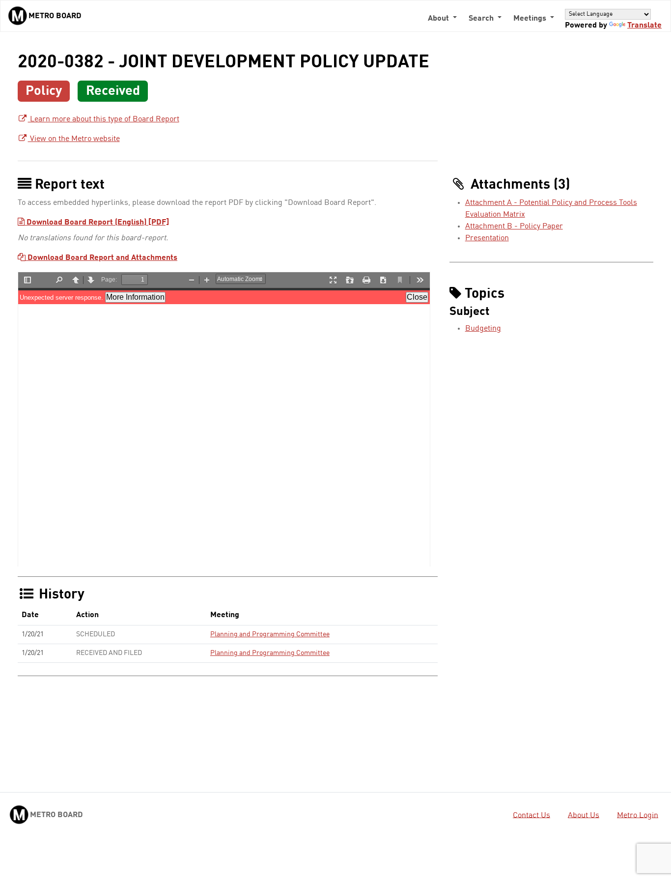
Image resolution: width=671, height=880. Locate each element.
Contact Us (531, 815)
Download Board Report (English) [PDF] (97, 223)
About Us (583, 815)
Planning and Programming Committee (270, 634)
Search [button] (482, 19)
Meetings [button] (530, 19)
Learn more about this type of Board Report (103, 119)
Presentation (487, 238)
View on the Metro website (74, 139)
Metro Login (637, 815)
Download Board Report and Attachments (101, 258)
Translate (644, 25)
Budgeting (483, 329)
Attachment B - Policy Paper (514, 226)
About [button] (439, 19)
